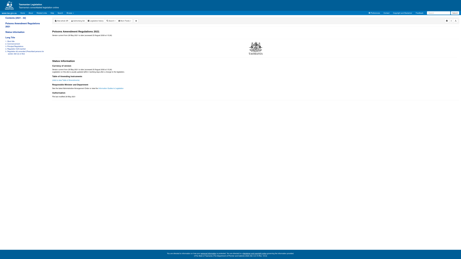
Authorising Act (79, 21)
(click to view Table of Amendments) (66, 80)
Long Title (10, 37)
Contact (386, 13)
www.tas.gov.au (9, 13)
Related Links (42, 13)
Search (60, 13)
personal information (208, 253)
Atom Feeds (125, 21)
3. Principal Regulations (14, 46)
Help (52, 13)
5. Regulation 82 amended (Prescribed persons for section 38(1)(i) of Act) (24, 52)
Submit (455, 13)
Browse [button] (70, 13)
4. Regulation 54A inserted (15, 49)
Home (23, 13)
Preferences (375, 13)
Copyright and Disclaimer (402, 13)
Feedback (419, 13)
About (31, 13)
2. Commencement (12, 44)
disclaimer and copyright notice (255, 253)
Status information (14, 32)
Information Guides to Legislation (111, 88)
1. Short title (10, 41)
